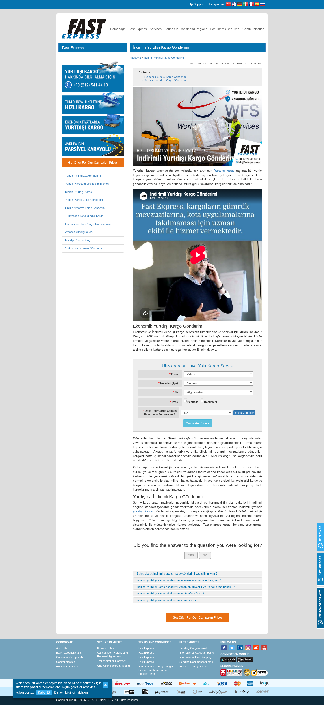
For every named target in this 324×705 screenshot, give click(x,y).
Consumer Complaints (69, 657)
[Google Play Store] (228, 659)
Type (175, 402)
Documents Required (225, 29)
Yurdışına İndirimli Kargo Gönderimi (165, 80)
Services (156, 29)
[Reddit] (256, 648)
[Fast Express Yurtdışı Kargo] (84, 28)
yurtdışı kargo (143, 511)
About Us (61, 648)
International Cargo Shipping (196, 652)
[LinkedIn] (240, 648)
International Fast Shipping (195, 657)
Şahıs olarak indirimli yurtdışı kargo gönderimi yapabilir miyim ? (176, 573)
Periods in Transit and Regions (185, 29)
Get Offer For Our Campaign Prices (93, 162)
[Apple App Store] (245, 659)
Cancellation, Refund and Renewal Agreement (112, 654)
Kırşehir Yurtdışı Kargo (78, 192)
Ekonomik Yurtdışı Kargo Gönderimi (165, 77)
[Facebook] (224, 648)
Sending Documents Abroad (196, 662)
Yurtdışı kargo (224, 170)
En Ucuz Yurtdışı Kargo (193, 666)
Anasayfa (135, 57)
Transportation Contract (111, 661)
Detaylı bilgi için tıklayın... (72, 692)
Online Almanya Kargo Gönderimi (85, 208)
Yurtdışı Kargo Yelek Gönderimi (83, 248)
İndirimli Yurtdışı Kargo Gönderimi (164, 57)
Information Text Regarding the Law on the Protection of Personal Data (156, 670)
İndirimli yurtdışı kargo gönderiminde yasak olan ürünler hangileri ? (178, 580)
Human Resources (67, 666)
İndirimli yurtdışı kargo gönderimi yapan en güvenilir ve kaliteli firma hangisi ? (185, 586)
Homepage (118, 29)
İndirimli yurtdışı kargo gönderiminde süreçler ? (166, 600)
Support (199, 4)
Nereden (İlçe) (169, 383)
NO (205, 555)
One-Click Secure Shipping (113, 665)
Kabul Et (44, 692)
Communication (253, 29)
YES (191, 555)
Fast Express (137, 29)
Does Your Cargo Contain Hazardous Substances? (160, 412)
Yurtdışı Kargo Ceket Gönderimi (84, 199)
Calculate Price (196, 423)
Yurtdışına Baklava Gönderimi (83, 175)
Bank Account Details (69, 652)
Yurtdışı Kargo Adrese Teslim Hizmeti (87, 183)
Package (192, 402)
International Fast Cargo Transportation (88, 224)
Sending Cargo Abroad (193, 648)
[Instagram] (248, 648)
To (176, 392)
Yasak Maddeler (244, 412)
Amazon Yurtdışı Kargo (79, 232)
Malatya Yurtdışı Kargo (78, 240)
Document (210, 402)
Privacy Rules (105, 648)
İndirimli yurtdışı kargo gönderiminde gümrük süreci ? (170, 593)
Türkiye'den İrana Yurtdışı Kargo (84, 216)
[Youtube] (264, 648)
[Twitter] (232, 648)
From (174, 374)
